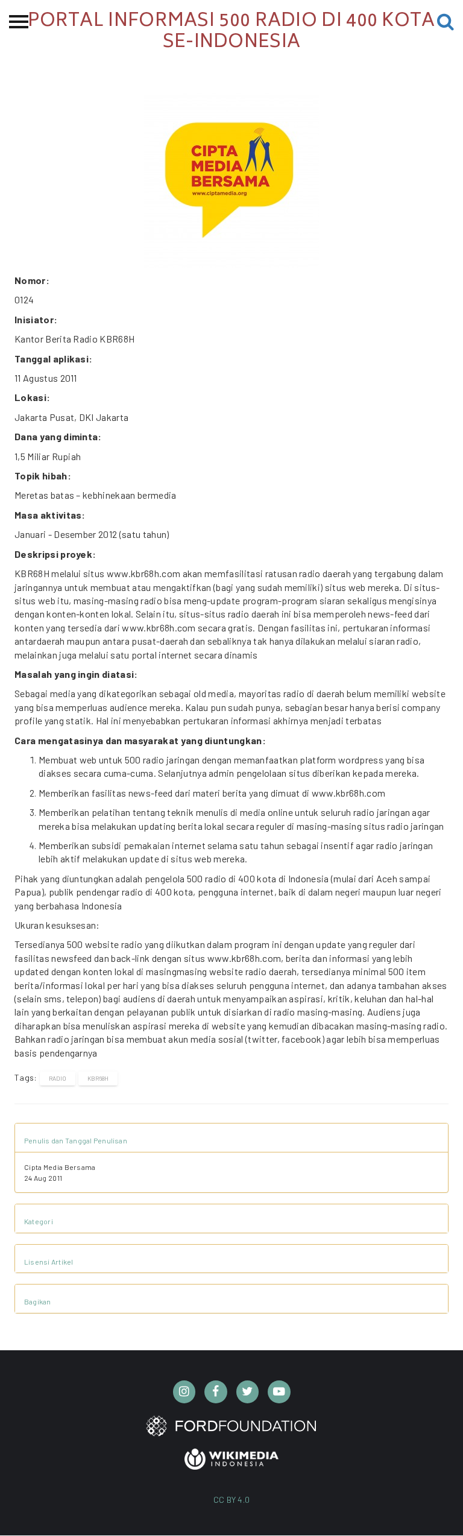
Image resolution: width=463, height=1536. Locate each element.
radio (57, 1078)
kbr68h (98, 1078)
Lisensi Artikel (49, 1261)
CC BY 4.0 (231, 1499)
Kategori (38, 1221)
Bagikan (37, 1301)
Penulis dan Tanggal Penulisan (75, 1140)
